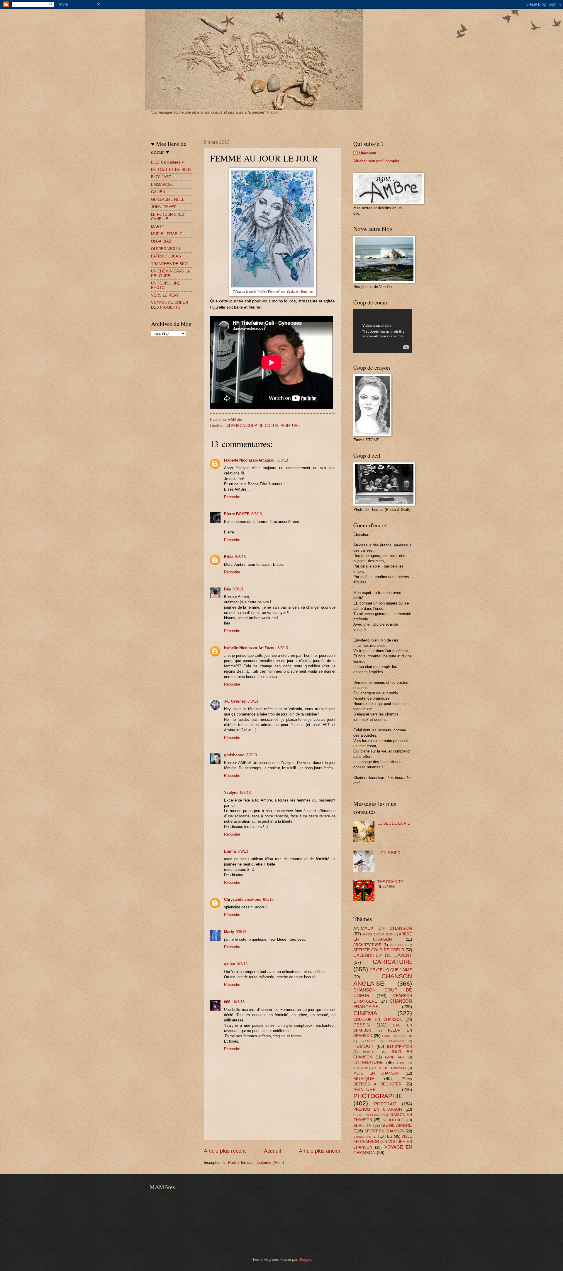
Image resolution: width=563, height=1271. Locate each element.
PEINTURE (290, 425)
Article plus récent (225, 1151)
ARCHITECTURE (367, 945)
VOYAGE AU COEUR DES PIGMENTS (169, 304)
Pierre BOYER (237, 514)
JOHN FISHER (164, 207)
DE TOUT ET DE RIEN (171, 169)
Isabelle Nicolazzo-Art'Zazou (250, 460)
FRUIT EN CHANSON (397, 1036)
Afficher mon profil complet (376, 161)
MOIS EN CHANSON (376, 1073)
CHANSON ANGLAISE (382, 980)
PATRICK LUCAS (166, 256)
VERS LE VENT (165, 295)
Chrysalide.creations (242, 899)
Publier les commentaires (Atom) (256, 1162)
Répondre (232, 497)
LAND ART (395, 1057)
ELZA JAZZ (161, 177)
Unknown (367, 153)
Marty (229, 932)
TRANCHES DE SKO (169, 264)
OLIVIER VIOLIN (165, 249)
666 (227, 1002)
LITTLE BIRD (388, 853)
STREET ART (362, 1136)
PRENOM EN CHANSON (377, 1109)
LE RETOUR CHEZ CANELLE (167, 216)
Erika (228, 557)
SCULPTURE (393, 1120)
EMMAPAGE (162, 184)
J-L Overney (235, 701)
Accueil (272, 1151)
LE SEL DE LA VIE (393, 823)
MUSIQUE (363, 1078)
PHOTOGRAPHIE (378, 1095)
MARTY (158, 226)
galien (229, 964)
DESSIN (361, 1024)
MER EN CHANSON (390, 1068)
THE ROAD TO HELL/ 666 (390, 884)
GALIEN (158, 192)
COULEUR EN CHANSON (377, 1019)
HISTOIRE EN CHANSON (383, 1041)
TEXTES (384, 1136)
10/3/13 (238, 1002)
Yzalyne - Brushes (299, 291)
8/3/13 (282, 460)
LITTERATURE (368, 1062)
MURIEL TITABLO (166, 234)
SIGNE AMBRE (396, 1125)
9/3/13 (241, 932)
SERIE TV (362, 1125)
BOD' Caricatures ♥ (167, 162)
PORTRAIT (385, 1103)
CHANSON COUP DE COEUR (252, 425)
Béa (227, 589)
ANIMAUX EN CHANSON (382, 928)
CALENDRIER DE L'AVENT (382, 955)
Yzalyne (231, 792)
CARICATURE (392, 961)
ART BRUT (398, 945)
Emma (230, 851)
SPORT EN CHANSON (384, 1131)
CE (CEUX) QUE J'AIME (391, 970)
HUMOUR (363, 1046)
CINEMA (365, 1013)
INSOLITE (370, 1052)
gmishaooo (234, 755)
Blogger (305, 1259)
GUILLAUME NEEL (167, 199)
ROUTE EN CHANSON (369, 1115)
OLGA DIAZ (161, 241)
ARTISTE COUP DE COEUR (378, 950)
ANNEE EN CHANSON (377, 934)
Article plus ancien (320, 1151)
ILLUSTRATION (399, 1046)
